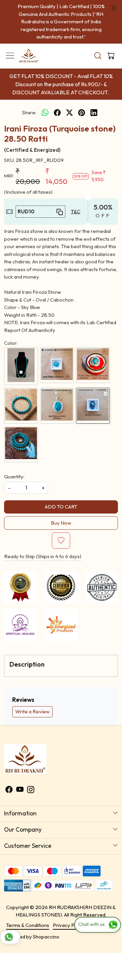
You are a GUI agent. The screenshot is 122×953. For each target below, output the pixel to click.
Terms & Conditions (27, 925)
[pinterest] (82, 113)
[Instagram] (31, 790)
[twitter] (69, 113)
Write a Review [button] (32, 711)
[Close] (114, 8)
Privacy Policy (69, 925)
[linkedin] (94, 113)
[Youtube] (20, 790)
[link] (98, 55)
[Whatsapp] (45, 113)
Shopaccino (46, 936)
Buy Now (61, 523)
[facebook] (57, 113)
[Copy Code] (59, 212)
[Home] (38, 57)
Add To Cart (61, 506)
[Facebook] (9, 790)
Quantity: (14, 476)
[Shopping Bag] (109, 56)
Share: (29, 112)
